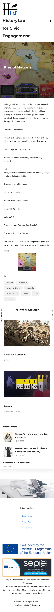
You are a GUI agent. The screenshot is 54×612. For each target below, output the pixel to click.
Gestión (26, 293)
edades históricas (12, 293)
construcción (23, 283)
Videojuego (10, 299)
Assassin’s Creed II (15, 354)
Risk (37, 293)
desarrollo (30, 288)
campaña (10, 283)
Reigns (8, 406)
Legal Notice (27, 516)
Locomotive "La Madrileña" (17, 463)
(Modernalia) (31, 225)
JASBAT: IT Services (32, 605)
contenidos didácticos (14, 288)
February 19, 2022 (13, 360)
